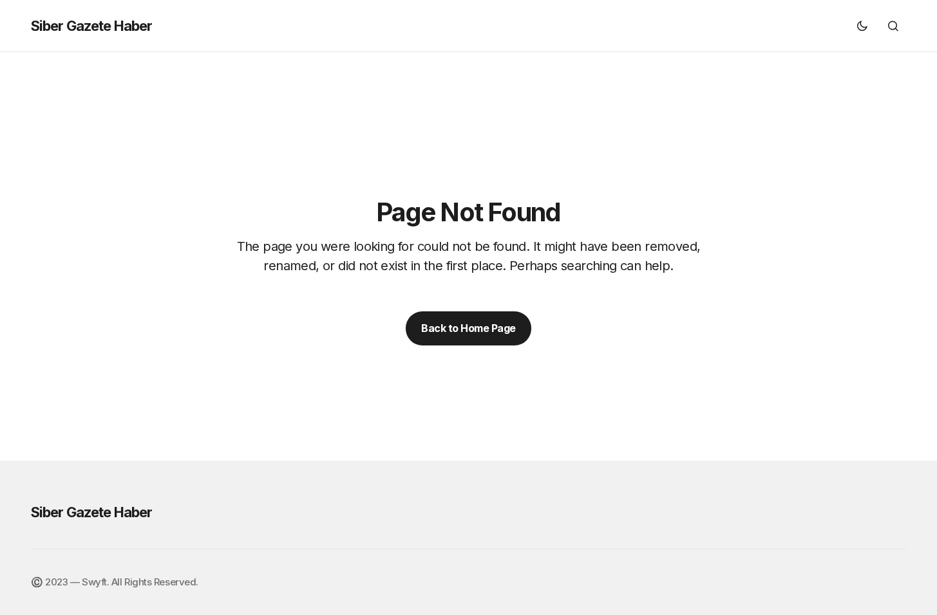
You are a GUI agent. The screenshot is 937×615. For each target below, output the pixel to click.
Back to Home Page (468, 328)
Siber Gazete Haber (91, 25)
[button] (862, 26)
